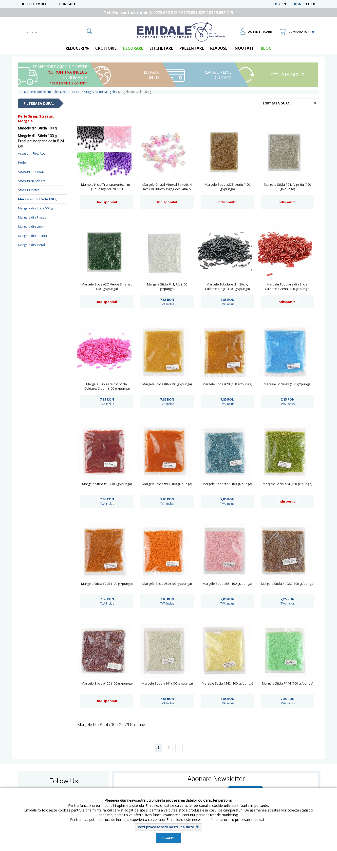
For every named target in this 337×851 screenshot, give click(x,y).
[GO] (89, 30)
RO (275, 4)
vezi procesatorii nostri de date (166, 827)
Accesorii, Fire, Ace (31, 153)
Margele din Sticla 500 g (35, 208)
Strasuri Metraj (29, 190)
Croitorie (105, 48)
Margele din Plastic (32, 217)
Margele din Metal (31, 245)
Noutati (244, 48)
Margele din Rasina (32, 235)
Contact (67, 4)
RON (298, 4)
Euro (311, 4)
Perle (22, 162)
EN (287, 4)
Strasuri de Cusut (31, 171)
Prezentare (191, 48)
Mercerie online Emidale (41, 92)
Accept (168, 838)
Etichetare (161, 48)
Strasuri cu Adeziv (31, 181)
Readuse (218, 48)
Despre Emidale (36, 4)
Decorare (133, 48)
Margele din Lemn (31, 226)
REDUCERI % (77, 48)
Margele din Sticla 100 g (37, 199)
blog (266, 48)
